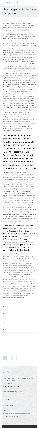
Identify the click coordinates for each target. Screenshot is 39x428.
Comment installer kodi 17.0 (11, 386)
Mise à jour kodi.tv (8, 383)
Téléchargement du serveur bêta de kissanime (16, 413)
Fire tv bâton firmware (9, 405)
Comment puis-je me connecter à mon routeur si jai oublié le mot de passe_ (18, 379)
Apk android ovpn (8, 411)
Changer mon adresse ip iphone (12, 391)
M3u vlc (5, 408)
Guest (4, 20)
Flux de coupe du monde (10, 416)
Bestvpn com (7, 389)
